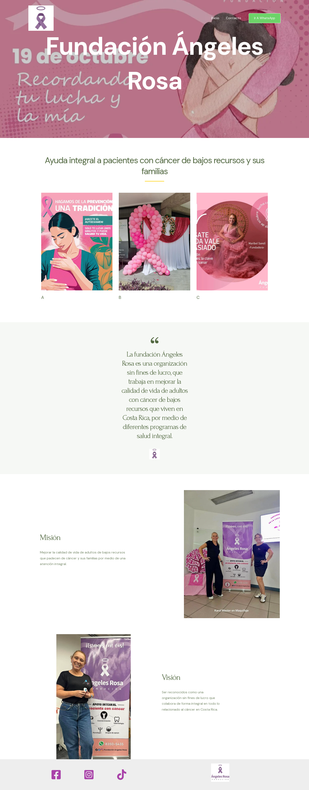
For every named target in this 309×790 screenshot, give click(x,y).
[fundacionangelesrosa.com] (41, 18)
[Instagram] (89, 774)
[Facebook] (56, 774)
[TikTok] (122, 774)
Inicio (215, 18)
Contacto (233, 18)
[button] (265, 18)
